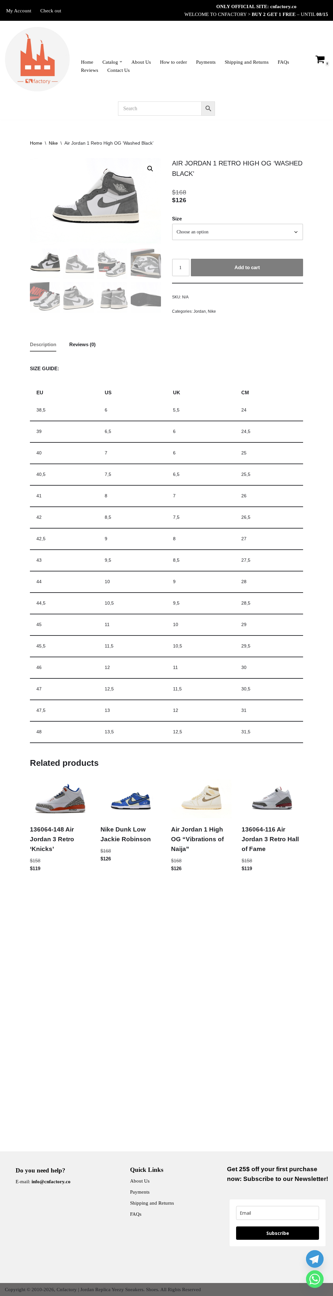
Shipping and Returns (247, 62)
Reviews (89, 70)
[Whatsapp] (315, 1279)
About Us (141, 62)
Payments (206, 62)
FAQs (283, 62)
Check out (50, 10)
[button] (121, 61)
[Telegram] (315, 1259)
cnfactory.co (283, 6)
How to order (173, 62)
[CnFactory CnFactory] (37, 59)
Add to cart (247, 267)
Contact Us (118, 70)
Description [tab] (43, 344)
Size (177, 218)
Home (87, 62)
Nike (53, 143)
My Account (18, 10)
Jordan (199, 311)
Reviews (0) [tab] (82, 344)
